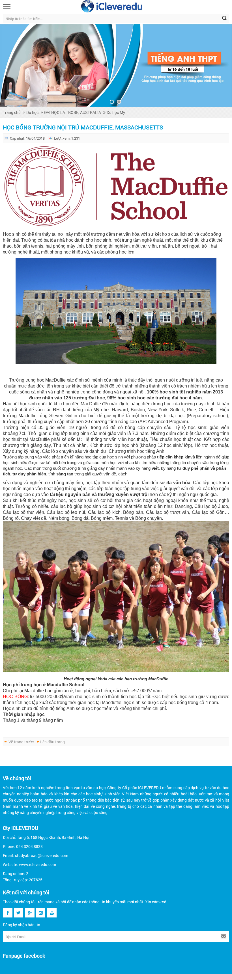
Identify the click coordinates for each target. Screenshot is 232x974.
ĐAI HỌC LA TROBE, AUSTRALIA (72, 112)
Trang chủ (12, 112)
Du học (32, 112)
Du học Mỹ (116, 112)
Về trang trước (21, 741)
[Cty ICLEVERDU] (112, 6)
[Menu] (7, 6)
